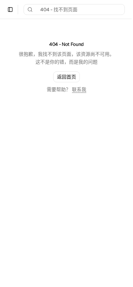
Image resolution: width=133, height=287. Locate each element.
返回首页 (66, 77)
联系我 (79, 89)
